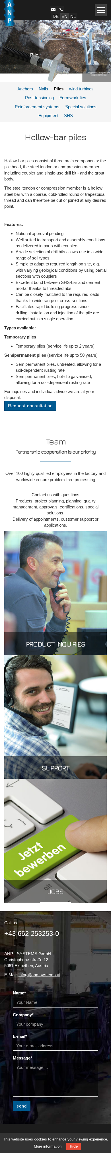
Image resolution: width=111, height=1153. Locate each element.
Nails (43, 88)
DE (56, 16)
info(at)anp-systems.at (39, 974)
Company (23, 1014)
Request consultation (30, 405)
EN (64, 16)
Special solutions (80, 106)
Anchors (25, 88)
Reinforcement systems (37, 106)
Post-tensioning (39, 97)
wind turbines (81, 88)
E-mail (20, 1036)
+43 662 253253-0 (31, 933)
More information (47, 1146)
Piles (58, 88)
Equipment (48, 115)
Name (19, 992)
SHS (68, 115)
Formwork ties (72, 97)
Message (22, 1058)
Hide (74, 1146)
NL (73, 16)
